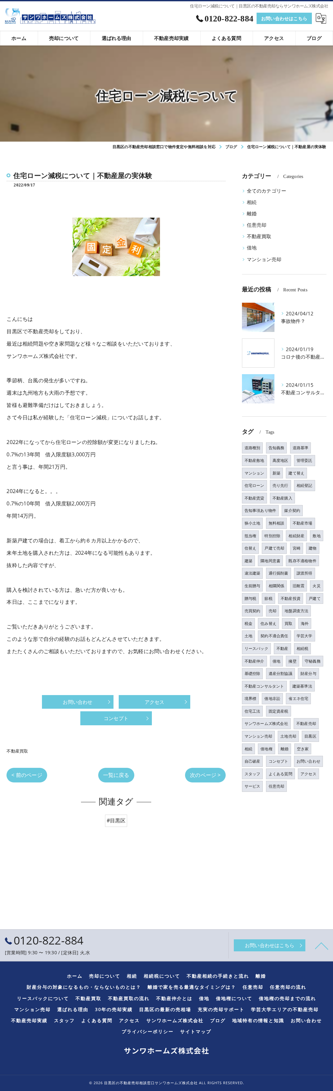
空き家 (303, 749)
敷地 (316, 536)
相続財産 (296, 536)
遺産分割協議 (280, 673)
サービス (252, 786)
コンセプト (278, 761)
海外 (305, 623)
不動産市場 (303, 523)
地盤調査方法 (296, 611)
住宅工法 (252, 711)
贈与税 (251, 598)
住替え (251, 548)
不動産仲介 (254, 661)
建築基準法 (302, 686)
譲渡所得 (305, 573)
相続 (252, 202)
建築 (248, 561)
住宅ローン (254, 485)
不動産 (282, 648)
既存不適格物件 (302, 561)
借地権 (266, 749)
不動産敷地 (254, 460)
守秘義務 (313, 661)
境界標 (251, 698)
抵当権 (251, 536)
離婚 (252, 213)
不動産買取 (17, 751)
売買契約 (252, 611)
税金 (248, 623)
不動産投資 (290, 598)
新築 (276, 473)
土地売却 (288, 736)
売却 (272, 611)
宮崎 (296, 548)
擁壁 (292, 661)
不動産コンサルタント (264, 686)
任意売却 (257, 225)
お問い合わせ (308, 761)
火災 (316, 586)
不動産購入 (282, 498)
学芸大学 (305, 636)
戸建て (315, 598)
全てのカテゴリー (266, 191)
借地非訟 (272, 698)
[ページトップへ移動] (321, 945)
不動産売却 (306, 723)
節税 (268, 598)
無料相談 (277, 523)
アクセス (308, 774)
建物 (312, 548)
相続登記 (305, 485)
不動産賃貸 (254, 498)
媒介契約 (292, 510)
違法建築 (252, 573)
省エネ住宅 (298, 698)
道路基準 (301, 447)
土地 (248, 636)
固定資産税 (278, 711)
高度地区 (280, 460)
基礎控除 (252, 673)
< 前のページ (26, 775)
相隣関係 (277, 586)
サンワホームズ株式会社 (266, 723)
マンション (254, 473)
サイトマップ (195, 1031)
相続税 (303, 648)
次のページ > (205, 775)
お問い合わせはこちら (284, 18)
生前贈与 (252, 586)
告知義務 (277, 447)
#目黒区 (116, 820)
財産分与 (308, 673)
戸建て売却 (274, 548)
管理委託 (305, 460)
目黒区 (310, 736)
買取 (288, 623)
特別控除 (272, 536)
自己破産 (252, 761)
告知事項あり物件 (260, 510)
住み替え (268, 623)
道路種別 (252, 447)
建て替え (296, 473)
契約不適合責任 (274, 636)
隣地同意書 (270, 561)
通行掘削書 (278, 573)
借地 (252, 248)
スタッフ (252, 774)
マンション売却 (264, 259)
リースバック (256, 648)
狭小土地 (252, 523)
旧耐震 (299, 586)
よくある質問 (280, 774)
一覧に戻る (116, 775)
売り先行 (280, 485)
